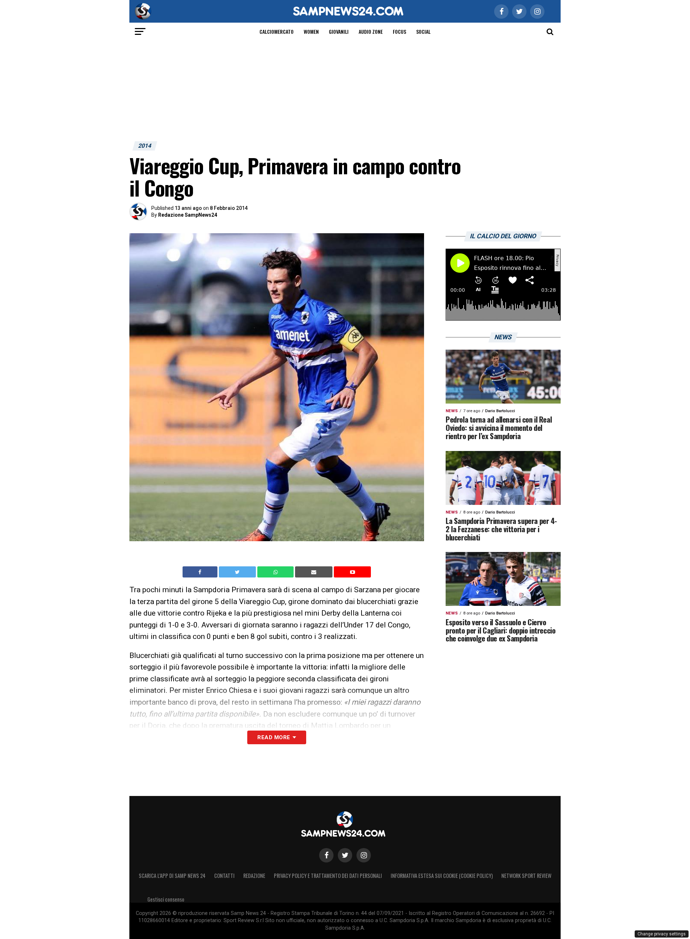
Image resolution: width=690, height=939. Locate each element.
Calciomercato (276, 31)
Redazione (254, 875)
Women (311, 31)
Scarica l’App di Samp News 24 (172, 875)
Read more (273, 737)
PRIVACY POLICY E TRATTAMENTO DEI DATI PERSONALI (328, 875)
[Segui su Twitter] (345, 855)
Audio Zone (371, 31)
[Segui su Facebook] (326, 855)
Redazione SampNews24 (187, 215)
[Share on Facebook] (201, 572)
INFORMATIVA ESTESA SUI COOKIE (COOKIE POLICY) (442, 875)
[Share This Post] (276, 572)
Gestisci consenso (165, 899)
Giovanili (339, 31)
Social (423, 31)
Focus (399, 31)
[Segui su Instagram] (363, 855)
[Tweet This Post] (238, 572)
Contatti (224, 875)
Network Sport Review (526, 875)
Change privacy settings (662, 933)
